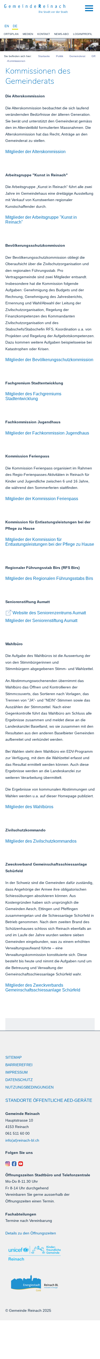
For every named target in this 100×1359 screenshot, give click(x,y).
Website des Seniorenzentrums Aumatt (49, 613)
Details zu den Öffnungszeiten (30, 1233)
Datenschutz (19, 1080)
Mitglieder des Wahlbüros (29, 806)
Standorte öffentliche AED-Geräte (48, 1100)
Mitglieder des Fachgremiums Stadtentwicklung (33, 396)
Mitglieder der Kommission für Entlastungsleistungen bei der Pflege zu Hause (49, 542)
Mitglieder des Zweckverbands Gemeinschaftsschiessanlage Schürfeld (42, 987)
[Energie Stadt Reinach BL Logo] (50, 1283)
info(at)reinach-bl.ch (22, 1140)
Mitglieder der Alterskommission (35, 151)
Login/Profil (82, 34)
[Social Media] (50, 1163)
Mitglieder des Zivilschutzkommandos (41, 841)
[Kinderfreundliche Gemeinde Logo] (50, 1253)
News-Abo (61, 34)
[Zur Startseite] (36, 8)
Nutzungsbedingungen (29, 1087)
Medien (28, 34)
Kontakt (43, 34)
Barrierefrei (19, 1065)
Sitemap (13, 1057)
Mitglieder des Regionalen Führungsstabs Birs (49, 578)
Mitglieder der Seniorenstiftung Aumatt (41, 620)
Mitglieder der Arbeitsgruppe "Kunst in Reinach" (41, 219)
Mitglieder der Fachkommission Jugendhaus (47, 433)
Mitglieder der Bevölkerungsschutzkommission (49, 359)
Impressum (16, 1072)
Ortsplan (11, 34)
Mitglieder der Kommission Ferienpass (41, 498)
